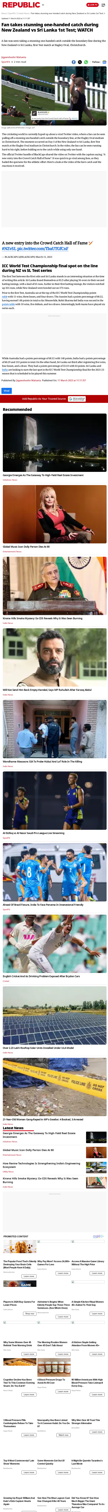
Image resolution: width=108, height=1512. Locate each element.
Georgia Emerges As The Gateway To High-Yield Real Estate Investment (43, 475)
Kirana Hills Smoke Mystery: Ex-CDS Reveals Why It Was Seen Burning (42, 618)
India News (8, 623)
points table (8, 304)
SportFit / (12, 13)
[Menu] (102, 5)
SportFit (5, 62)
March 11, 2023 (44, 256)
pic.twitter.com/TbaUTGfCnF (42, 248)
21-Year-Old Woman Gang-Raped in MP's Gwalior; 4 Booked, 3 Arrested (43, 1119)
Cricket (6, 981)
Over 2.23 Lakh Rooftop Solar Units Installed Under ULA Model (38, 1048)
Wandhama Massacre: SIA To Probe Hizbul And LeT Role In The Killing (42, 761)
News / (4, 13)
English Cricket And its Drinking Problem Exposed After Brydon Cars (41, 976)
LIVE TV (93, 4)
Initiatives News (10, 480)
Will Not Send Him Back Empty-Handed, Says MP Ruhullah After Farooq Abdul (47, 690)
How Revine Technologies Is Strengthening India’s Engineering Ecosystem (41, 1165)
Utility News (8, 1172)
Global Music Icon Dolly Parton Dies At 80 (26, 547)
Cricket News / (23, 13)
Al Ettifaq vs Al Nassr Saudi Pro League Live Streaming (33, 833)
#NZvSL (9, 248)
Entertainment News (12, 552)
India (5, 369)
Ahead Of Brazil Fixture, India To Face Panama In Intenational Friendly (43, 905)
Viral (6, 391)
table (4, 296)
